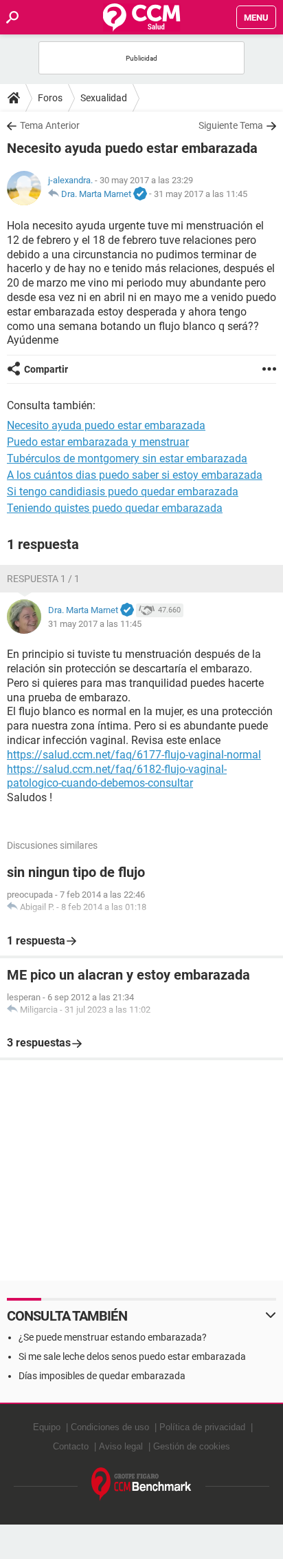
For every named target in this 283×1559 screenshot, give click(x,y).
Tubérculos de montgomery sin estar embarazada (127, 458)
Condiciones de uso (110, 1427)
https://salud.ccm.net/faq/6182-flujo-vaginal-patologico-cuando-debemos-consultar (117, 776)
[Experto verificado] (140, 194)
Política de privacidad (202, 1427)
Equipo (46, 1427)
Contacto (71, 1446)
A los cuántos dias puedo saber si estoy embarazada (134, 475)
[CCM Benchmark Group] (141, 1484)
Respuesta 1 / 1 (43, 578)
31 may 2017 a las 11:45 (200, 194)
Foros (50, 97)
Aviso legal (121, 1446)
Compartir (46, 369)
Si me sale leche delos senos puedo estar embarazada (132, 1356)
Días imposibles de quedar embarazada (102, 1375)
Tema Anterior (50, 125)
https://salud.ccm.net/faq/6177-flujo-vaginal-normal (134, 754)
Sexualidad (103, 97)
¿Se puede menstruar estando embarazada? (113, 1337)
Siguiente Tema (231, 125)
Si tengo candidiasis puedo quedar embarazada (122, 491)
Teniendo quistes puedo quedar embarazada (115, 508)
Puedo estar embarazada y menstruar (98, 441)
